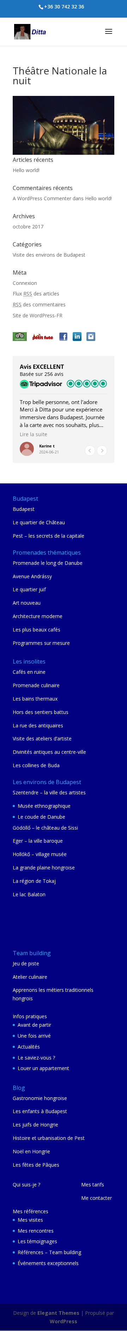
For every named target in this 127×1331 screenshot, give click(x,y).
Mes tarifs (92, 1184)
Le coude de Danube (41, 816)
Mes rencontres (36, 1230)
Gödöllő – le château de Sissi (45, 827)
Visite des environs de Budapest (49, 254)
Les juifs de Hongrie (35, 1124)
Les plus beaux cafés (36, 629)
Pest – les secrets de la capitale (48, 535)
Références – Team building (49, 1252)
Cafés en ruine (29, 671)
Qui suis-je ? (26, 1184)
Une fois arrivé (34, 1035)
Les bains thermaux (35, 698)
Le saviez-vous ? (36, 1057)
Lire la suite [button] (33, 434)
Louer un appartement (43, 1068)
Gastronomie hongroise (40, 1098)
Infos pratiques (30, 1016)
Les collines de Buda (36, 765)
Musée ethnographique (44, 805)
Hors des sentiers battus (40, 712)
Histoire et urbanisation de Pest (49, 1138)
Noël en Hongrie (31, 1151)
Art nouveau (27, 602)
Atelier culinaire (30, 976)
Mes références (30, 1211)
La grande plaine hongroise (44, 867)
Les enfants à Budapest (40, 1111)
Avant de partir (34, 1024)
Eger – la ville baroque (38, 840)
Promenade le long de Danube (48, 563)
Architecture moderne (37, 616)
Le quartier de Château (39, 522)
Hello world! (26, 170)
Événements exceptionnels (48, 1263)
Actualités (29, 1046)
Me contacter (96, 1198)
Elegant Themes (58, 1312)
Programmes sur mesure (41, 643)
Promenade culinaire (36, 685)
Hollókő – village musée (40, 854)
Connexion (25, 283)
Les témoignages (37, 1241)
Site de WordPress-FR (37, 315)
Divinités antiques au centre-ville (49, 752)
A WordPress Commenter (42, 198)
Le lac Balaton (29, 894)
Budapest (24, 509)
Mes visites (30, 1219)
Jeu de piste (26, 963)
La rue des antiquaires (38, 725)
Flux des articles (36, 293)
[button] (102, 450)
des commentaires (39, 304)
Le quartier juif (29, 589)
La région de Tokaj (34, 881)
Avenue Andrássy (32, 576)
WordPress (63, 1321)
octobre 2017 (28, 226)
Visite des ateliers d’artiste (42, 738)
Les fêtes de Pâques (36, 1164)
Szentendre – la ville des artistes (49, 792)
